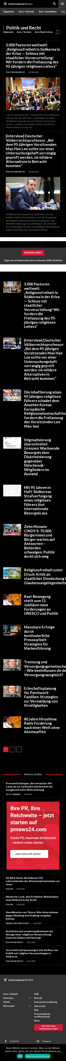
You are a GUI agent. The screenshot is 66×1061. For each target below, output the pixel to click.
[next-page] (19, 749)
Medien (7, 726)
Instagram (46, 1041)
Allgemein (8, 32)
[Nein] (62, 1052)
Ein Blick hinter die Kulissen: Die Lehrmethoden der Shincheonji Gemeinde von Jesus (33, 881)
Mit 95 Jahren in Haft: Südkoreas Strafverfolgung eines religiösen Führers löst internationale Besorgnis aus (38, 500)
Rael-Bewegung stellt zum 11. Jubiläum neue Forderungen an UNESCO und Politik (41, 605)
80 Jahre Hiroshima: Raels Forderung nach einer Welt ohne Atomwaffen (42, 725)
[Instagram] (38, 1041)
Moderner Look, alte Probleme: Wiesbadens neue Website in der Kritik (32, 898)
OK (19, 1056)
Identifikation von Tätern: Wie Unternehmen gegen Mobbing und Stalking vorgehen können (32, 915)
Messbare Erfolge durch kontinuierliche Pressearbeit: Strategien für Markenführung (39, 637)
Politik (7, 604)
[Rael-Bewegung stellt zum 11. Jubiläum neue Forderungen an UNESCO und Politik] (12, 599)
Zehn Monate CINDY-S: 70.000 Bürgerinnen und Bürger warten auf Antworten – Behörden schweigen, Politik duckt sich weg (39, 541)
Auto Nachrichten (44, 32)
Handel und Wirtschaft (17, 923)
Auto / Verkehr (24, 32)
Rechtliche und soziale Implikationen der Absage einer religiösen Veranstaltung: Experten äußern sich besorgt (29, 934)
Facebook (14, 1041)
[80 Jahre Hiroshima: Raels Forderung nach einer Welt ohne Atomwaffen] (12, 722)
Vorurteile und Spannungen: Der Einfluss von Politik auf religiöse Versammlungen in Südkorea (32, 953)
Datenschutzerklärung (37, 1056)
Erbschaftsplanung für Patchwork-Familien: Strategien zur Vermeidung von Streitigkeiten (41, 697)
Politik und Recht (15, 72)
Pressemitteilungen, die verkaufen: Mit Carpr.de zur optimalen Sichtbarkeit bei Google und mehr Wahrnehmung (29, 786)
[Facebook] (5, 1041)
